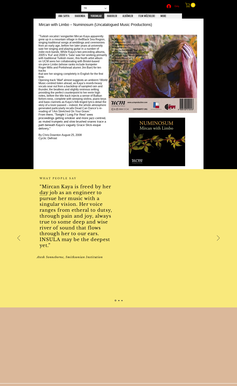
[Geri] (18, 238)
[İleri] (218, 238)
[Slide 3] (121, 300)
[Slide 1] (115, 300)
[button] (190, 5)
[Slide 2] (118, 300)
